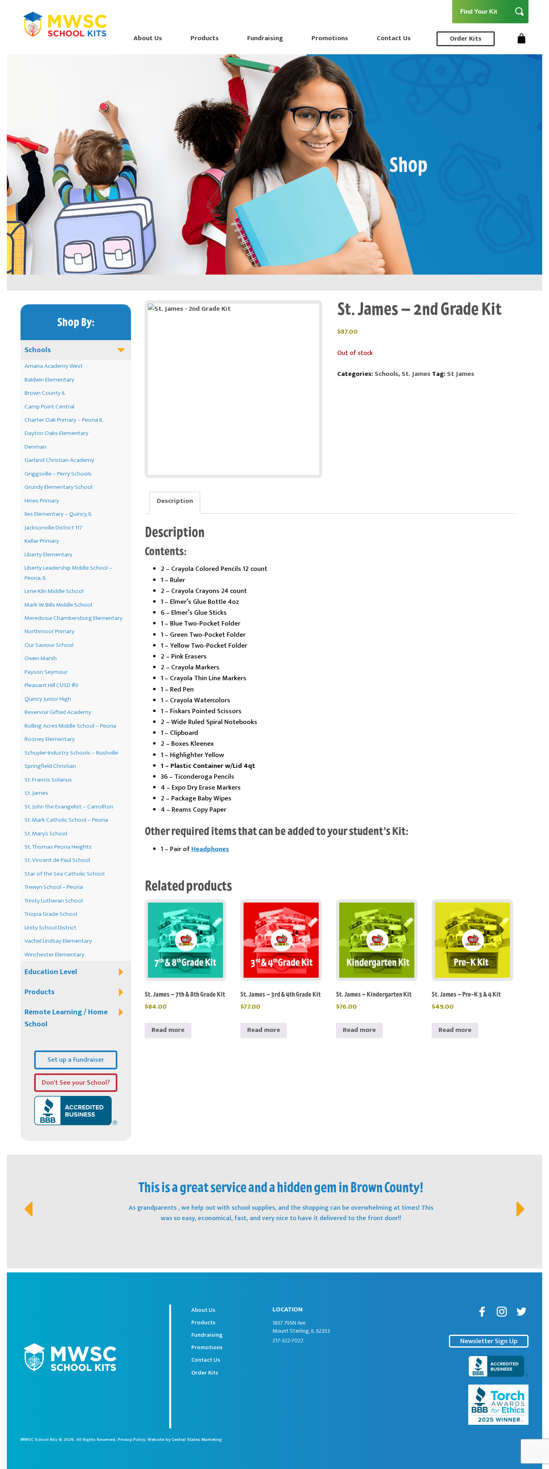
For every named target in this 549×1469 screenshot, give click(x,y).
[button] (26, 1201)
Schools (38, 350)
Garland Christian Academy (59, 460)
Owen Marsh (41, 658)
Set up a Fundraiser (75, 1059)
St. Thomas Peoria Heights (58, 847)
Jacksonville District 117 (53, 528)
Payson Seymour (46, 672)
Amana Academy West (54, 366)
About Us (147, 38)
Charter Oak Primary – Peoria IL (64, 420)
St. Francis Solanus (48, 780)
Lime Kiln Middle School (54, 591)
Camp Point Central (49, 407)
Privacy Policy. (132, 1439)
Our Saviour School (49, 645)
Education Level (51, 972)
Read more (168, 1030)
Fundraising (265, 38)
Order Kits (465, 38)
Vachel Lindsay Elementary (58, 941)
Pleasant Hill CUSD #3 (51, 685)
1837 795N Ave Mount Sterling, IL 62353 (301, 1327)
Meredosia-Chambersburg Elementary (74, 618)
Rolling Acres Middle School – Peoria (70, 726)
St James (460, 374)
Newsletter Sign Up (488, 1341)
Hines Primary (42, 501)
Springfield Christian (50, 766)
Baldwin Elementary (49, 380)
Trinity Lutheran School (54, 901)
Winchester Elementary (54, 955)
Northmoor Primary (49, 631)
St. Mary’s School (46, 834)
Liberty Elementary (48, 555)
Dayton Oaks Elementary (56, 433)
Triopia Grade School (51, 914)
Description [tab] (175, 501)
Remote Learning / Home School (66, 1018)
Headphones (210, 849)
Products (205, 38)
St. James (36, 793)
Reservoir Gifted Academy (58, 712)
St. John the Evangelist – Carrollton (69, 807)
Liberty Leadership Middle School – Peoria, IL (68, 573)
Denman (35, 447)
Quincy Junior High (48, 699)
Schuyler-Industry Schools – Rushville (71, 753)
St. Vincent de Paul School (57, 860)
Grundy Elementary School (58, 487)
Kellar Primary (42, 541)
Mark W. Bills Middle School (58, 605)
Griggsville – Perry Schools (58, 474)
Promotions (329, 38)
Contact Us (394, 38)
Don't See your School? (76, 1082)
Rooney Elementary (50, 739)
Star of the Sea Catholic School (64, 874)
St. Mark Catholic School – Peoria (66, 820)
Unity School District (50, 928)
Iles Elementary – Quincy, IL (58, 514)
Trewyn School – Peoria (54, 887)
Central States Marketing (197, 1439)
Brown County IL (45, 393)
